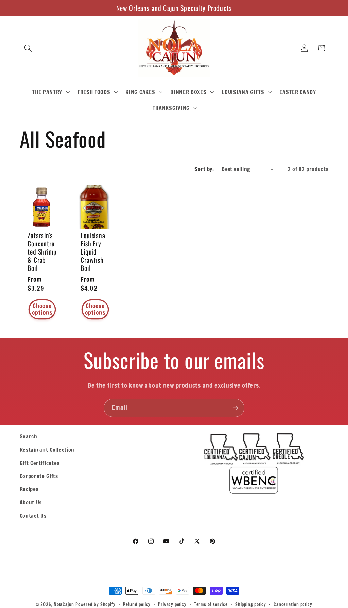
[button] (28, 48)
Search (28, 436)
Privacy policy (172, 604)
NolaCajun (64, 604)
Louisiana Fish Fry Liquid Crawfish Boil (93, 251)
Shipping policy (250, 604)
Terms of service (211, 604)
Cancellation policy (293, 604)
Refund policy (137, 604)
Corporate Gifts (39, 476)
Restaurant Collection (47, 449)
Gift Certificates (40, 463)
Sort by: (204, 169)
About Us (31, 502)
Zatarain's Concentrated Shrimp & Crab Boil (42, 251)
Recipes (29, 489)
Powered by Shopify (95, 604)
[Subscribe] (235, 408)
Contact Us (33, 515)
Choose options (42, 309)
